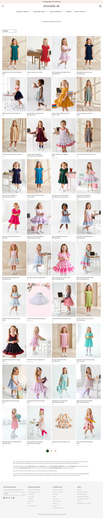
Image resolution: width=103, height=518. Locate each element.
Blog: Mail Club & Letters (83, 499)
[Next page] (55, 451)
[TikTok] (11, 498)
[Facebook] (4, 498)
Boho (29, 503)
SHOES (69, 12)
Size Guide (55, 494)
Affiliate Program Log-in (58, 508)
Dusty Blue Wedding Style (34, 489)
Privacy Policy (56, 499)
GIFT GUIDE (79, 12)
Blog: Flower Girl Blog (82, 492)
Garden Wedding (32, 505)
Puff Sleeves (31, 499)
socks (14, 475)
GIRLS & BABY (22, 12)
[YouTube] (13, 498)
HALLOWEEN (55, 12)
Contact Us (55, 505)
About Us (79, 489)
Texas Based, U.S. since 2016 (84, 503)
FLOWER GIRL (39, 12)
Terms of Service (57, 501)
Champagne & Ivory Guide (34, 492)
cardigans (83, 473)
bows (87, 473)
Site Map (55, 503)
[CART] (100, 6)
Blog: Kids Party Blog (82, 494)
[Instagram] (9, 498)
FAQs (54, 496)
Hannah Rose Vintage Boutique (48, 514)
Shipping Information (58, 489)
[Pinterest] (6, 498)
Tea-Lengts (30, 501)
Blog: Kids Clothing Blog (83, 496)
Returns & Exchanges (58, 492)
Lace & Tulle (31, 496)
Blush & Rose (31, 494)
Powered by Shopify (61, 514)
